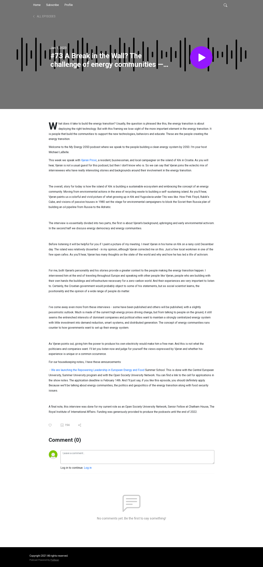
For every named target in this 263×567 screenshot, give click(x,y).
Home (37, 5)
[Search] (225, 5)
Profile (68, 5)
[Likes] (50, 425)
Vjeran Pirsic (89, 160)
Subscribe (52, 5)
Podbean (54, 560)
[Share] (80, 425)
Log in (88, 467)
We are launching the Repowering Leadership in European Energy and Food (97, 370)
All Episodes (45, 16)
